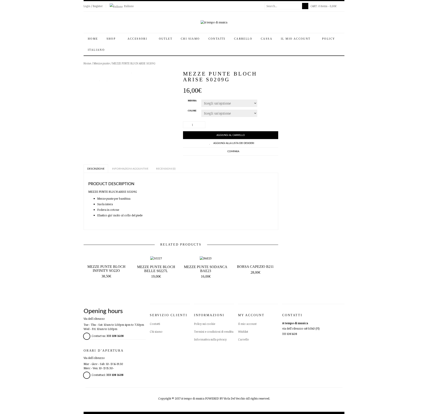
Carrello (243, 38)
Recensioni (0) (165, 168)
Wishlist (243, 332)
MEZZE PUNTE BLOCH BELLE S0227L (156, 269)
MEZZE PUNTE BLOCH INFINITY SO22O (106, 269)
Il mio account (296, 38)
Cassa (266, 38)
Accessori (138, 38)
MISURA (192, 100)
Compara (233, 151)
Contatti (217, 38)
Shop (112, 38)
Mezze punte (102, 63)
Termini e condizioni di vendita (213, 332)
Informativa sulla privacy (210, 339)
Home (93, 38)
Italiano (129, 6)
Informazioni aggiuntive (130, 168)
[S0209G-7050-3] (107, 80)
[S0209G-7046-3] (131, 73)
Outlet (165, 38)
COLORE (192, 110)
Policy (329, 38)
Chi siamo (190, 38)
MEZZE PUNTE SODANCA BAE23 (205, 269)
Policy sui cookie (204, 324)
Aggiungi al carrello (230, 135)
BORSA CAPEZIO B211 (255, 266)
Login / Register (93, 6)
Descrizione (96, 168)
